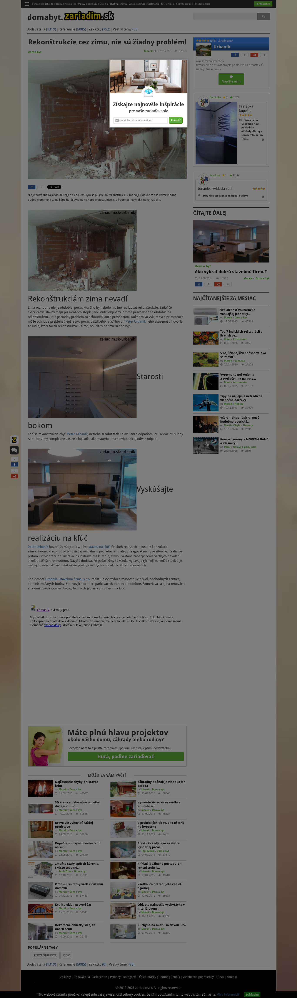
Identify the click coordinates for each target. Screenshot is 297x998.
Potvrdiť (175, 120)
